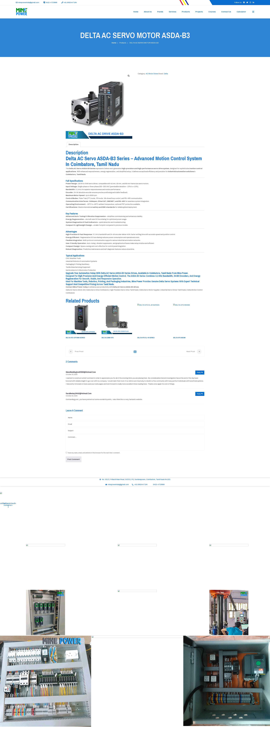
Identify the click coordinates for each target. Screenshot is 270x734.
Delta (166, 74)
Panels (160, 12)
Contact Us (226, 12)
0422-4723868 (51, 2)
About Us (148, 12)
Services (172, 12)
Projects (199, 12)
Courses (212, 12)
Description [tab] (73, 144)
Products (186, 12)
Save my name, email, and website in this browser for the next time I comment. (94, 453)
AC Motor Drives (152, 74)
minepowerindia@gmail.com (28, 2)
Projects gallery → (7, 541)
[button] (129, 76)
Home (135, 12)
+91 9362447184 (70, 2)
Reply (199, 372)
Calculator (241, 12)
